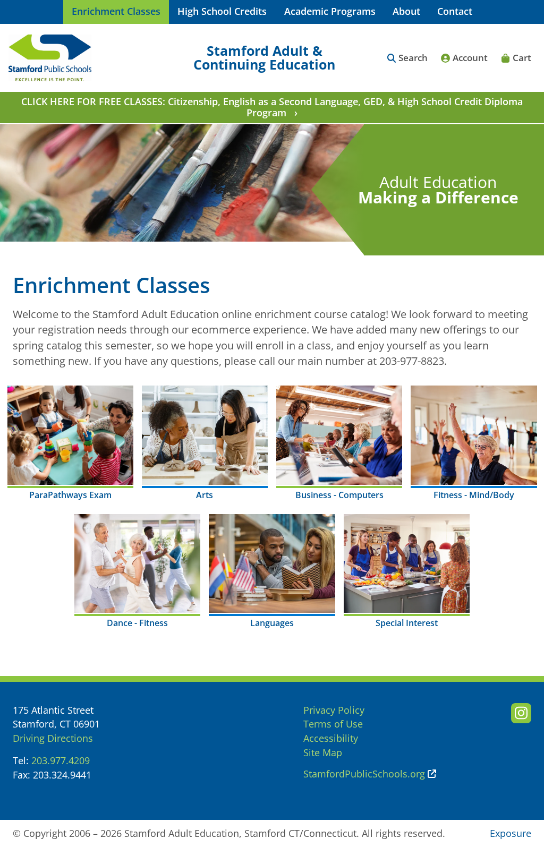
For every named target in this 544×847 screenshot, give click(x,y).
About (406, 11)
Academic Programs (330, 11)
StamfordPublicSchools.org (364, 773)
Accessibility (330, 738)
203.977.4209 (60, 760)
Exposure (510, 833)
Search (413, 58)
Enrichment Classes (116, 11)
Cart (522, 58)
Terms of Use (333, 723)
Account (470, 58)
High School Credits (222, 11)
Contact (454, 11)
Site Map (322, 752)
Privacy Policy (333, 710)
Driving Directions (53, 738)
